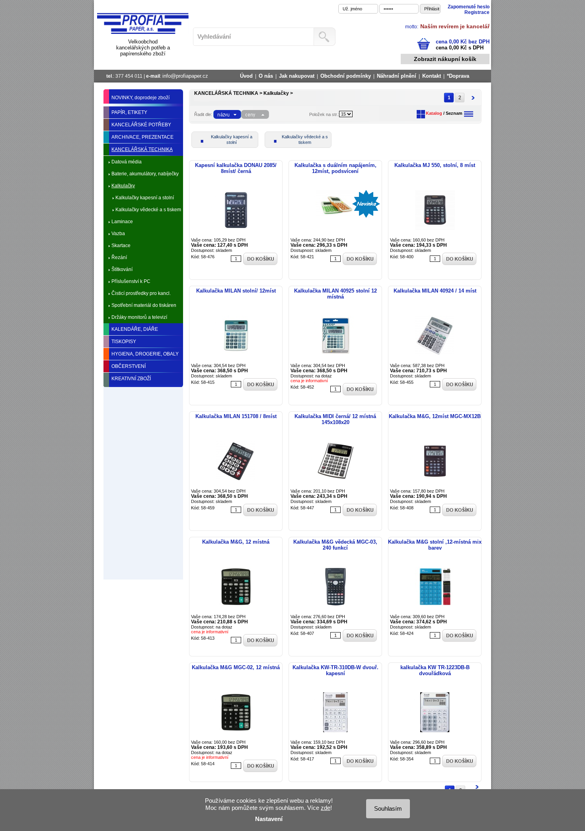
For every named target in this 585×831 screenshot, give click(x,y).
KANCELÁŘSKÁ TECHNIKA (142, 149)
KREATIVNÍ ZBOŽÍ (131, 378)
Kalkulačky (123, 186)
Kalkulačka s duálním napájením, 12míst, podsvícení (335, 168)
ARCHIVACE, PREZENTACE (142, 137)
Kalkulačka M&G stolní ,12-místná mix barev (435, 545)
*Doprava (458, 76)
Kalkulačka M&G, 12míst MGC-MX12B (435, 416)
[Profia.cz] (143, 32)
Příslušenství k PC (130, 281)
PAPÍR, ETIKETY (129, 112)
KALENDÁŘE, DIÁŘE (134, 329)
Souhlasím (388, 808)
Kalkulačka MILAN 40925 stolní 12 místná (335, 294)
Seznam (454, 113)
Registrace (476, 12)
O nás (266, 76)
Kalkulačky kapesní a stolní (144, 197)
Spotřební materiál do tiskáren (143, 305)
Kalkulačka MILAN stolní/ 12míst (236, 291)
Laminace (122, 221)
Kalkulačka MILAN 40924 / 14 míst (435, 291)
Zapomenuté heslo (468, 7)
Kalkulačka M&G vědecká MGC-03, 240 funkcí (335, 545)
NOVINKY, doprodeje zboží (140, 97)
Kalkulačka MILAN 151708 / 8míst (236, 416)
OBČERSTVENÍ (128, 366)
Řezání (119, 257)
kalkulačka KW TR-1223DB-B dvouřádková (435, 670)
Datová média (126, 162)
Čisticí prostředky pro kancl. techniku (141, 295)
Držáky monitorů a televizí (139, 317)
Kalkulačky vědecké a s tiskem (148, 209)
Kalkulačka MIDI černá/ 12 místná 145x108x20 (335, 419)
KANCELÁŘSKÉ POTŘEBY (141, 125)
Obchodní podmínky (345, 76)
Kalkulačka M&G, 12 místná (235, 542)
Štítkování (122, 269)
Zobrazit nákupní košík (445, 59)
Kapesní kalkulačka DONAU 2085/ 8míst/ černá (236, 168)
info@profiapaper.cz (185, 76)
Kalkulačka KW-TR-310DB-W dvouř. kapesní (335, 670)
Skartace (121, 245)
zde (325, 807)
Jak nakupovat (296, 76)
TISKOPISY (123, 341)
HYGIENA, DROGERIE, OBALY (145, 354)
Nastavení (269, 818)
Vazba (118, 233)
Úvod (246, 76)
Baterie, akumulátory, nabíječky (145, 174)
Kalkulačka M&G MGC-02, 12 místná (236, 667)
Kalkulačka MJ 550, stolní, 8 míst (434, 165)
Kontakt (431, 76)
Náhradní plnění (396, 76)
